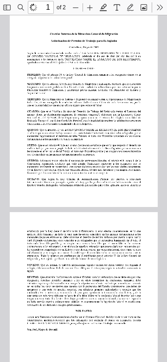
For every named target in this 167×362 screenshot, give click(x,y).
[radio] (103, 7)
